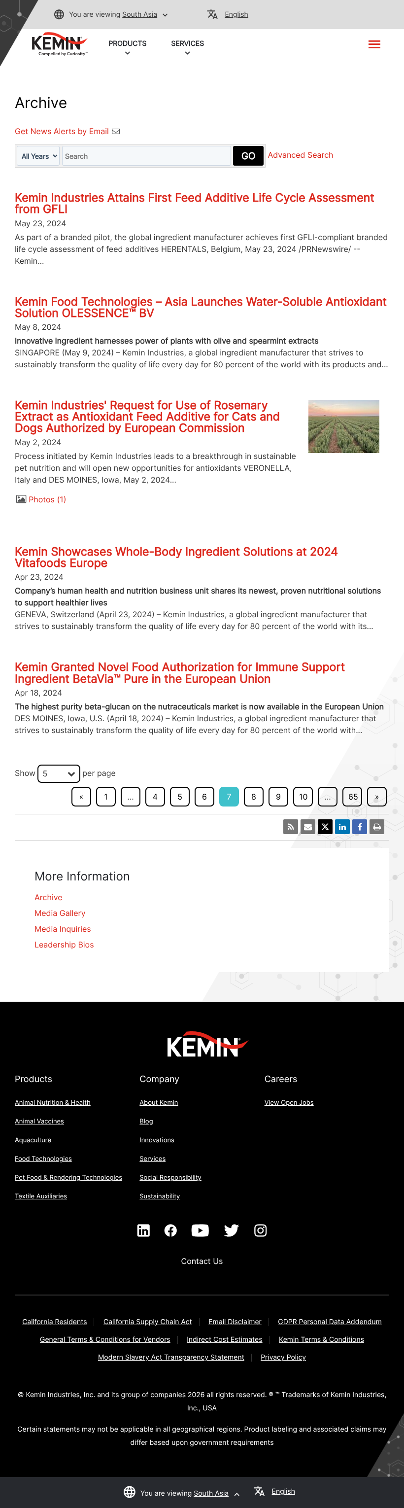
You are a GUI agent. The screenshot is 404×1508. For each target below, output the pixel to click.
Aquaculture (33, 1140)
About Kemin (158, 1103)
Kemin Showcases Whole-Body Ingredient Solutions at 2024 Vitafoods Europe (176, 557)
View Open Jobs (289, 1103)
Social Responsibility (170, 1178)
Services (152, 1159)
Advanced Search (301, 155)
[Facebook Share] (359, 826)
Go (248, 156)
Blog (146, 1121)
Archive (48, 897)
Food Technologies (43, 1159)
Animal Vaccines (39, 1121)
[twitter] (231, 1231)
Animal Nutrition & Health (53, 1103)
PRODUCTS (127, 43)
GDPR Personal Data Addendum (330, 1322)
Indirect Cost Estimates (224, 1339)
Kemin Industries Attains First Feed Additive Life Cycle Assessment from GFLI (194, 203)
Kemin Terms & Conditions (321, 1339)
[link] (60, 43)
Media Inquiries (62, 929)
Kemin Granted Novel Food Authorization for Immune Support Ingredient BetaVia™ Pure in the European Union (180, 672)
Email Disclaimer (235, 1322)
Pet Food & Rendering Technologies (68, 1178)
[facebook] (171, 1231)
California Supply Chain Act (147, 1322)
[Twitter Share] (325, 826)
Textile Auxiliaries (41, 1196)
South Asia (139, 14)
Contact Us (202, 1261)
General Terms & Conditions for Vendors (105, 1339)
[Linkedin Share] (342, 826)
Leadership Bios (64, 944)
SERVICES (187, 43)
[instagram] (260, 1231)
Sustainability (159, 1196)
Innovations (156, 1140)
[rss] (290, 826)
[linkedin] (143, 1231)
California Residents (54, 1322)
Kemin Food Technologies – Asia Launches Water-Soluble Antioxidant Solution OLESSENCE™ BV (201, 307)
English (236, 14)
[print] (377, 826)
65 (353, 797)
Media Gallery (60, 913)
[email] (308, 826)
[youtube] (200, 1231)
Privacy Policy (283, 1357)
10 (303, 797)
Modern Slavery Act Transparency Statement (171, 1357)
